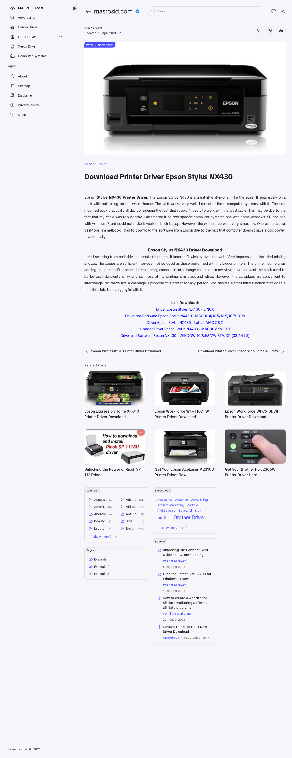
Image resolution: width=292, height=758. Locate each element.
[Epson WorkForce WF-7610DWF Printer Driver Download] (255, 404)
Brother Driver (131, 528)
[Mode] (283, 11)
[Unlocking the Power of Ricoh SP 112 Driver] (114, 462)
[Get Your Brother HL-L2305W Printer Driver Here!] (255, 462)
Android (100, 514)
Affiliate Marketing (132, 507)
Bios (129, 521)
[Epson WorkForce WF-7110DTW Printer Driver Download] (185, 404)
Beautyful (100, 521)
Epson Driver (97, 164)
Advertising (100, 507)
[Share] (270, 30)
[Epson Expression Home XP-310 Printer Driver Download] (114, 404)
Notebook (172, 638)
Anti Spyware (132, 514)
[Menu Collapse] (75, 8)
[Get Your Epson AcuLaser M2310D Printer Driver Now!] (185, 462)
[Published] (119, 33)
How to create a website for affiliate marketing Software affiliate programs (185, 603)
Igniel (24, 749)
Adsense (132, 500)
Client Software (176, 561)
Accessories (100, 500)
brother (99, 528)
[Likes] (273, 11)
